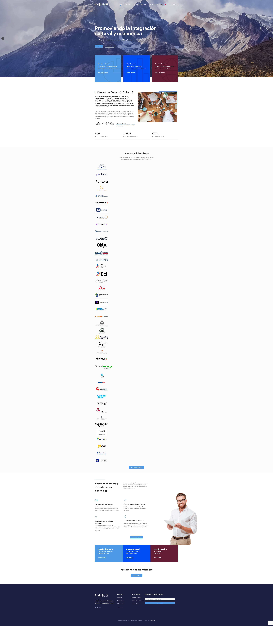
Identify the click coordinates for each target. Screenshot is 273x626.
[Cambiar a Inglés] (161, 4)
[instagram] (99, 607)
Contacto (119, 607)
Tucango (153, 620)
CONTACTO (173, 4)
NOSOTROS (99, 46)
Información (120, 603)
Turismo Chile (135, 603)
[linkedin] (97, 607)
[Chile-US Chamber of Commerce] (101, 4)
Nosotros (119, 597)
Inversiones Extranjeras (138, 600)
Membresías (120, 600)
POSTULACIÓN (109, 46)
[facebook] (95, 607)
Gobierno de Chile (136, 597)
